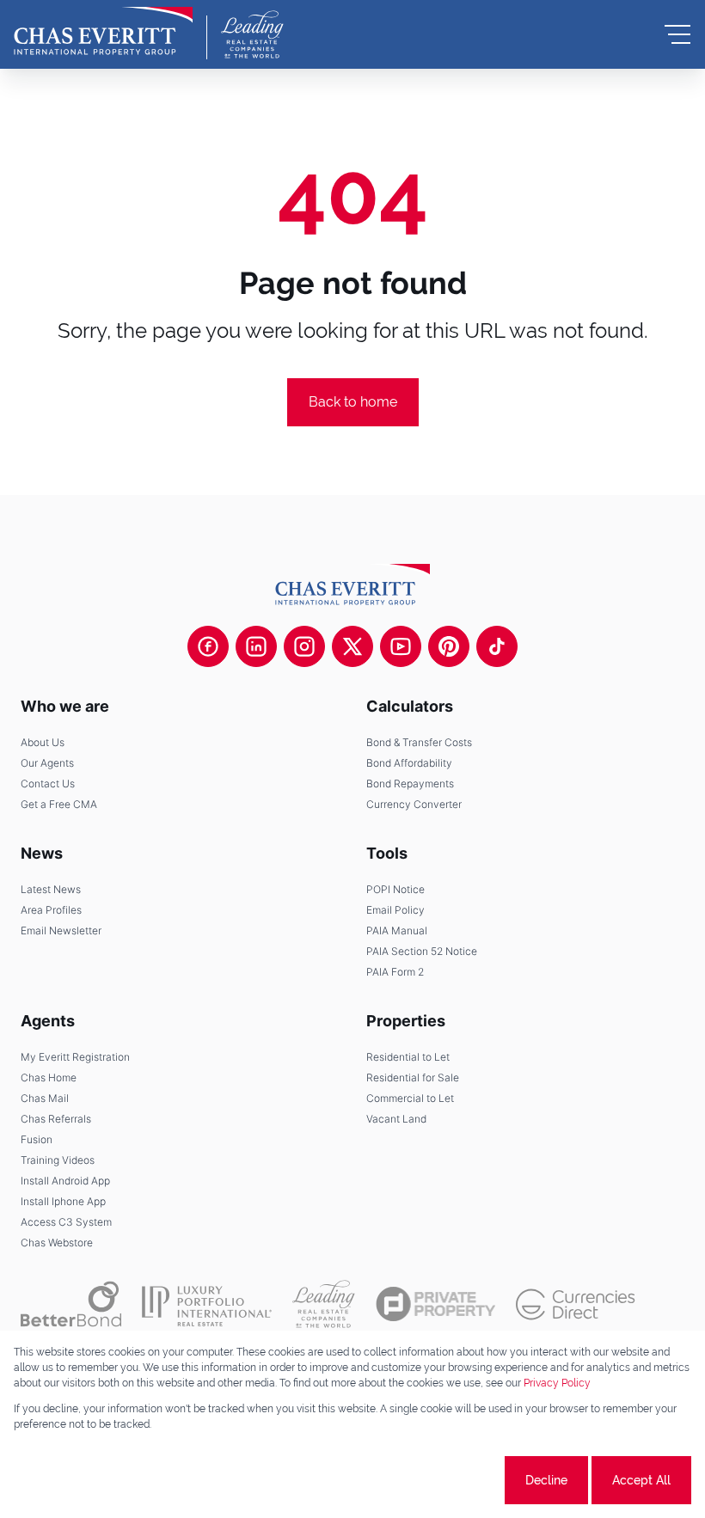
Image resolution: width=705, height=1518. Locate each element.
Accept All (641, 1480)
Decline (546, 1480)
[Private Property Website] (435, 1304)
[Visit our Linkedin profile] (256, 646)
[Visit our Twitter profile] (352, 646)
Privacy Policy (557, 1383)
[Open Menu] (677, 34)
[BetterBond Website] (71, 1304)
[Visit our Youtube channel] (400, 646)
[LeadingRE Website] (323, 1304)
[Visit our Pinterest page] (448, 646)
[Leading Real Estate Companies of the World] (252, 34)
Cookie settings (437, 1480)
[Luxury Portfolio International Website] (207, 1304)
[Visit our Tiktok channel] (497, 646)
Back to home (353, 402)
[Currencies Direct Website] (575, 1304)
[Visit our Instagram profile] (304, 646)
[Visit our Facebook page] (208, 646)
